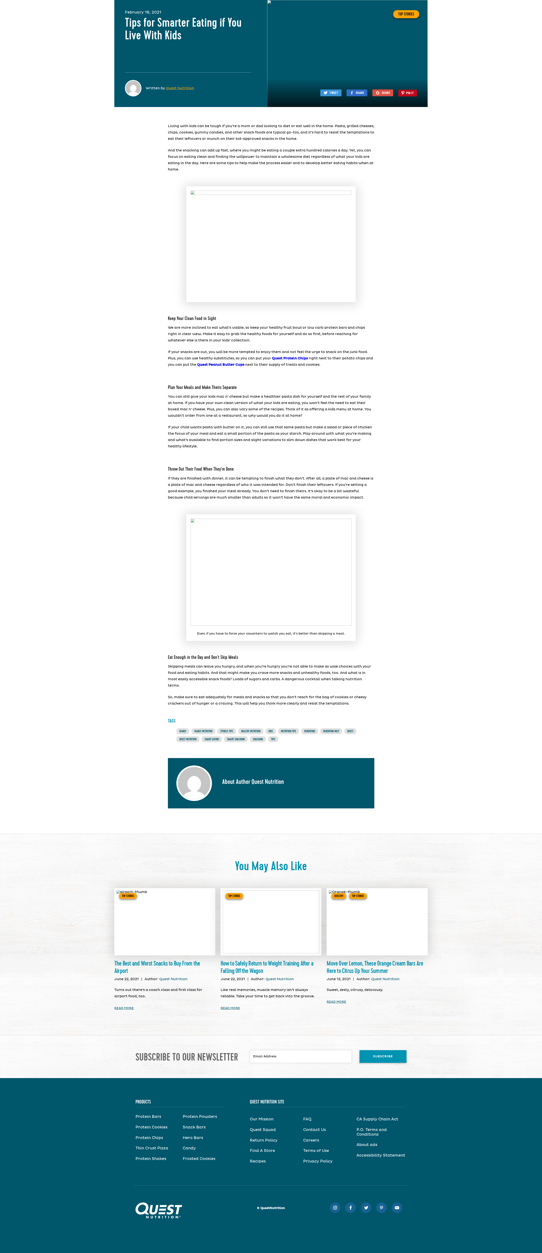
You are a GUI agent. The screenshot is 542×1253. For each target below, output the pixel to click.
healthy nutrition (250, 731)
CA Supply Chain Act (377, 1119)
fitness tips (226, 731)
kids (270, 731)
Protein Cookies (151, 1127)
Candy (189, 1148)
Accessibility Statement (381, 1155)
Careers (311, 1140)
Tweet (333, 93)
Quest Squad (263, 1130)
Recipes (258, 1161)
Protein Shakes (151, 1159)
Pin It (410, 93)
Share (360, 93)
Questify (338, 896)
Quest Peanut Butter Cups (220, 364)
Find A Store (262, 1151)
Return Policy (264, 1140)
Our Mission (262, 1119)
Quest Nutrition (180, 88)
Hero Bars (193, 1138)
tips (273, 739)
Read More (124, 1008)
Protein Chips (149, 1138)
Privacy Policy (318, 1161)
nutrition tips (288, 731)
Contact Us (314, 1130)
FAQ (307, 1119)
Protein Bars (148, 1117)
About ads (367, 1145)
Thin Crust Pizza (152, 1148)
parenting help (331, 731)
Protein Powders (200, 1117)
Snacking (258, 739)
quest (350, 731)
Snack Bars (194, 1127)
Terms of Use (316, 1151)
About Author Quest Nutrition (253, 782)
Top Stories (406, 14)
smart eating (212, 739)
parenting (309, 731)
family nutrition (203, 731)
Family (182, 731)
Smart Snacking (236, 739)
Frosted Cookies (199, 1159)
